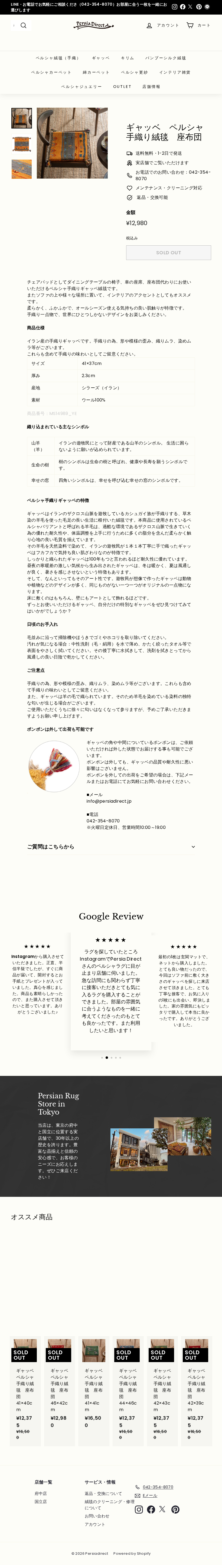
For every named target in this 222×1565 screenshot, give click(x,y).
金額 (131, 212)
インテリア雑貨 (175, 72)
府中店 (41, 1493)
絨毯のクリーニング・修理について (110, 1505)
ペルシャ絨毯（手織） (58, 58)
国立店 (41, 1501)
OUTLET (122, 86)
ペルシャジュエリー (81, 86)
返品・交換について (103, 1493)
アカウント (95, 1524)
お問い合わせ (97, 1516)
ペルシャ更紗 (134, 72)
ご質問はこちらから (50, 846)
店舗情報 (151, 86)
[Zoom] (72, 143)
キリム (128, 58)
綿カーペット (96, 72)
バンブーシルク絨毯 (165, 58)
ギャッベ (101, 58)
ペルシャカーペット (51, 72)
